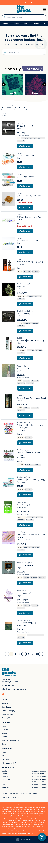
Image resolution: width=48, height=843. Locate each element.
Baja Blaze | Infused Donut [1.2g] (30, 340)
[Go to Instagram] (3, 693)
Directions (5, 759)
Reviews (5, 733)
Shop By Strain (7, 718)
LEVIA (19, 259)
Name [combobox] (17, 107)
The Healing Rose (23, 422)
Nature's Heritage (23, 620)
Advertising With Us (9, 763)
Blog (3, 756)
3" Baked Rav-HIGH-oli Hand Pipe (31, 196)
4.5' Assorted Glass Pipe (27, 240)
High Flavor (21, 532)
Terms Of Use (16, 797)
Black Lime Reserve (25, 565)
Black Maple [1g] (24, 593)
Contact (5, 729)
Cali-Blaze (20, 338)
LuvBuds (20, 153)
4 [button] (24, 654)
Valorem (20, 123)
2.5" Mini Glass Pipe (25, 155)
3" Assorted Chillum (25, 177)
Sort (16, 105)
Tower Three (21, 591)
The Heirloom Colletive (25, 284)
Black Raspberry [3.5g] (26, 623)
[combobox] (26, 17)
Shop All (12, 93)
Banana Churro (23, 368)
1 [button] (11, 654)
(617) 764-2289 (8, 685)
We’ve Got (24, 2)
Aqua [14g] (21, 286)
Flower (35, 93)
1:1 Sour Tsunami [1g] (26, 126)
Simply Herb (21, 503)
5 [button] (28, 654)
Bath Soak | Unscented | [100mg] (31, 479)
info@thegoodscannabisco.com (14, 689)
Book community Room (10, 740)
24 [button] (37, 654)
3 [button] (19, 654)
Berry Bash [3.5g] (24, 505)
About (4, 726)
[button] (44, 9)
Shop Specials (7, 707)
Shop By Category (8, 711)
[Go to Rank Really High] (24, 839)
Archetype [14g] (24, 313)
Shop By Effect (7, 714)
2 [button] (15, 654)
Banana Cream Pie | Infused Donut (31, 398)
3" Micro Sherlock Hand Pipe (29, 217)
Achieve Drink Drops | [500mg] (30, 262)
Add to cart (26, 146)
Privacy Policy (6, 797)
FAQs (4, 752)
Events (4, 737)
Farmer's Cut (21, 366)
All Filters (8, 107)
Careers (4, 744)
